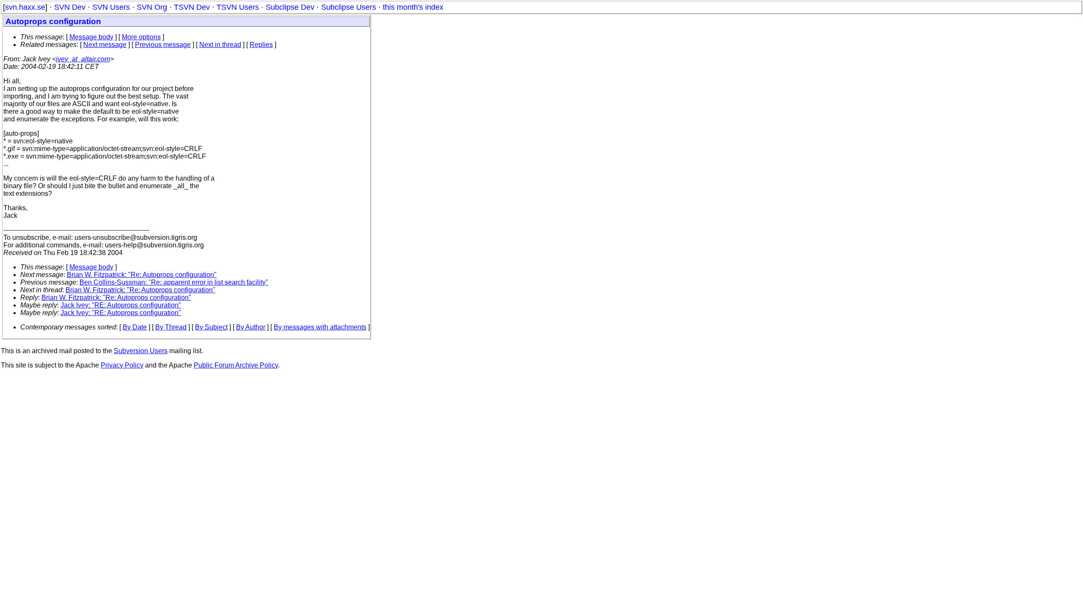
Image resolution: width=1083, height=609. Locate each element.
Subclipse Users (348, 7)
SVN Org (152, 7)
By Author (250, 327)
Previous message (163, 44)
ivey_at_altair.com (83, 59)
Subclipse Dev (290, 7)
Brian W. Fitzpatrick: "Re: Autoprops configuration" (142, 274)
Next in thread (220, 44)
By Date (135, 327)
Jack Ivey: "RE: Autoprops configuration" (120, 305)
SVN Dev (69, 7)
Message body (91, 37)
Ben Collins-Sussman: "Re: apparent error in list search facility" (174, 282)
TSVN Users (238, 7)
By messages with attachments (320, 327)
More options (141, 37)
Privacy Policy (122, 365)
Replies (261, 44)
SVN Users (111, 7)
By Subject (211, 327)
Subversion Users (141, 350)
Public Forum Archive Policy (236, 365)
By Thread (171, 327)
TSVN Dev (192, 7)
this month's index (413, 7)
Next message (104, 44)
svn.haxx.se (25, 7)
